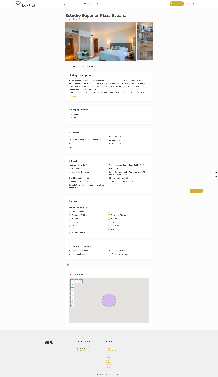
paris (108, 358)
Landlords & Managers (83, 4)
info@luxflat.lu (82, 351)
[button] (109, 300)
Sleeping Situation (79, 110)
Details (74, 161)
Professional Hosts (104, 4)
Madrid (118, 137)
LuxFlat (29, 6)
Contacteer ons (52, 4)
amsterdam (110, 362)
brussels (109, 365)
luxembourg (111, 350)
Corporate (65, 4)
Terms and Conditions (81, 246)
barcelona (110, 367)
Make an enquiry (83, 346)
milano (108, 355)
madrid (108, 353)
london (109, 346)
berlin (108, 360)
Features (75, 201)
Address (75, 133)
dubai (108, 348)
